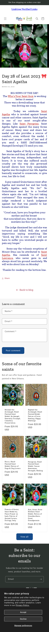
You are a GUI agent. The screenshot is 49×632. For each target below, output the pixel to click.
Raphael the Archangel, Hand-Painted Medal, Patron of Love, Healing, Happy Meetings (35, 415)
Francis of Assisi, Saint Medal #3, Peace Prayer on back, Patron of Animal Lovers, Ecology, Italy (12, 514)
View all (24, 537)
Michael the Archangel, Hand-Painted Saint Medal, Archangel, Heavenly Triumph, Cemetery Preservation (13, 416)
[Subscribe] (41, 579)
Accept (23, 612)
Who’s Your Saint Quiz (21, 96)
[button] (5, 19)
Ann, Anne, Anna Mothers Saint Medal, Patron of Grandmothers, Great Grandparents (35, 514)
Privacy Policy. (22, 605)
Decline (23, 619)
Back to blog (26, 290)
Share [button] (7, 278)
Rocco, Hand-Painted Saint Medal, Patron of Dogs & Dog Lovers (13, 465)
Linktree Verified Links (24, 9)
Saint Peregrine (29, 123)
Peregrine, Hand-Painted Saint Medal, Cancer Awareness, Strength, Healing (35, 466)
